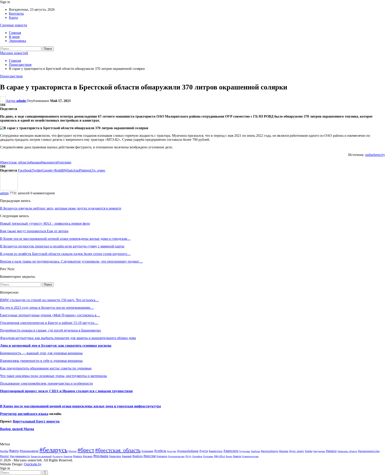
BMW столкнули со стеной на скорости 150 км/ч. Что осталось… (49, 300)
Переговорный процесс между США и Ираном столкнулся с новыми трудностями (66, 391)
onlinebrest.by (375, 155)
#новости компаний (41, 456)
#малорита (49, 162)
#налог (4, 456)
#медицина (319, 451)
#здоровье (244, 451)
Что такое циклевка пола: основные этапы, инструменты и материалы (53, 376)
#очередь (58, 456)
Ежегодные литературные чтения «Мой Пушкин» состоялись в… (50, 315)
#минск (331, 451)
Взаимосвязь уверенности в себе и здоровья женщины (41, 361)
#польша (100, 456)
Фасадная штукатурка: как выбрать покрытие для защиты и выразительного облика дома (68, 338)
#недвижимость (20, 456)
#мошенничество (369, 451)
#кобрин (255, 451)
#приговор (115, 456)
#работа (137, 456)
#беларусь (53, 449)
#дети (203, 451)
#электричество (250, 456)
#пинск (77, 456)
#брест (86, 450)
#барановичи (29, 451)
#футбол (219, 456)
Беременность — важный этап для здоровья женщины (41, 353)
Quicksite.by (33, 464)
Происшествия (11, 76)
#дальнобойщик (188, 451)
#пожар (87, 456)
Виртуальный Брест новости (36, 421)
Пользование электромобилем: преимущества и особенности (46, 383)
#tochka (4, 451)
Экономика (17, 41)
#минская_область (347, 451)
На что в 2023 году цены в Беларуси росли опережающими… (47, 307)
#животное (216, 451)
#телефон (197, 456)
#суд (188, 456)
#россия (149, 456)
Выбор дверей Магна (17, 429)
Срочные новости (13, 25)
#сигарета (161, 456)
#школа (237, 456)
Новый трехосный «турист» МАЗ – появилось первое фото (45, 223)
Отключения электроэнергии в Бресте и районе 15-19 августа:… (49, 323)
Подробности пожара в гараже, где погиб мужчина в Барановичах (50, 330)
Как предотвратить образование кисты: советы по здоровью (46, 368)
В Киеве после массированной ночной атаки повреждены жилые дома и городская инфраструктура (80, 406)
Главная (15, 33)
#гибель (160, 451)
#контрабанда (269, 451)
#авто (14, 450)
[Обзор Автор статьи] (9, 189)
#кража (35, 162)
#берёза (72, 451)
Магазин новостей (14, 53)
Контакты (16, 13)
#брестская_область (15, 162)
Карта (13, 17)
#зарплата (230, 451)
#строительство (176, 456)
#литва (308, 451)
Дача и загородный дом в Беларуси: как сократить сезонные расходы (55, 345)
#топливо (64, 162)
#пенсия (67, 456)
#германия (147, 451)
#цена (229, 456)
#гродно (171, 451)
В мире (14, 37)
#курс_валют (296, 451)
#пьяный (126, 456)
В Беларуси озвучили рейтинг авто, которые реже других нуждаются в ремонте (60, 208)
